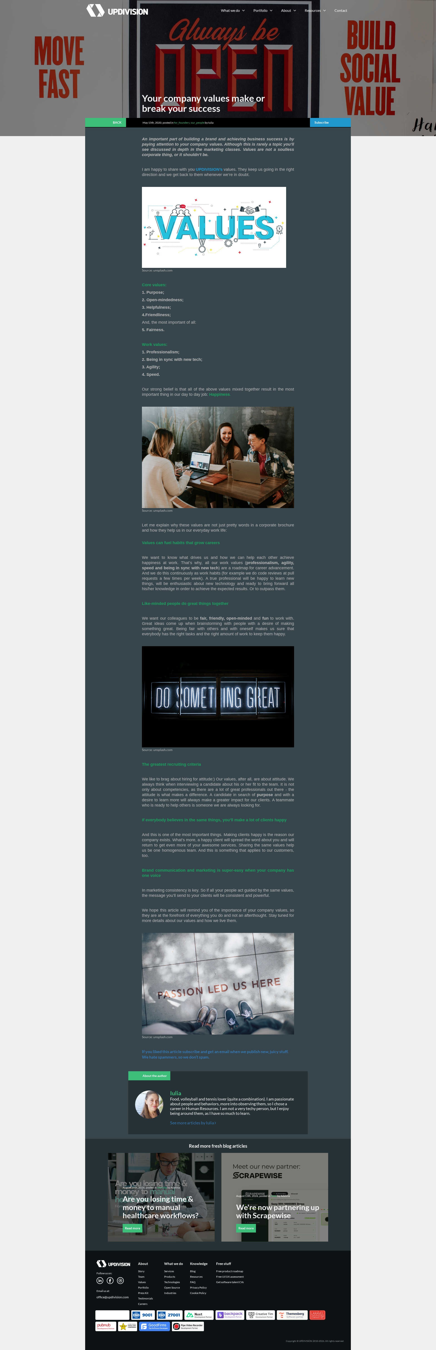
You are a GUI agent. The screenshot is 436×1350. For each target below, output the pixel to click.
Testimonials (145, 1298)
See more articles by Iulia (192, 1122)
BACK (117, 122)
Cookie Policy (198, 1293)
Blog (193, 1271)
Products (169, 1276)
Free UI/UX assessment (230, 1276)
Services (169, 1271)
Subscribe (322, 122)
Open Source (172, 1287)
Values (142, 1282)
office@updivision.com (113, 1297)
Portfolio (143, 1287)
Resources (196, 1276)
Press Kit (143, 1293)
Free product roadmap (229, 1271)
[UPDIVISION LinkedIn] (102, 1280)
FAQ (193, 1282)
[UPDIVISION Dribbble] (122, 1280)
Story (141, 1271)
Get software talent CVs (230, 1282)
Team (141, 1276)
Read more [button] (132, 1228)
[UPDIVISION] (116, 5)
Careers (142, 1304)
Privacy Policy (198, 1287)
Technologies (172, 1282)
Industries (170, 1293)
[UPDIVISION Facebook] (112, 1280)
